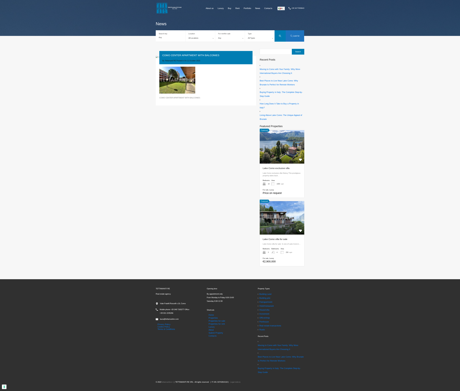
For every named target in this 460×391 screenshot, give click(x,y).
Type (250, 34)
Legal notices (235, 382)
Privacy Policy (164, 324)
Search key (163, 34)
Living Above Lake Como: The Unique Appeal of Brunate (281, 117)
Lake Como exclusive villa (276, 168)
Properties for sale (217, 321)
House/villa (264, 310)
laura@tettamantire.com (169, 319)
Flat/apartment (265, 302)
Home (211, 315)
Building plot (264, 298)
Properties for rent (217, 324)
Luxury (221, 8)
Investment (264, 314)
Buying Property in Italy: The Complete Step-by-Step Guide (281, 94)
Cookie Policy (164, 327)
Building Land (265, 294)
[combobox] (200, 39)
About (211, 330)
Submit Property (216, 333)
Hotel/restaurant (266, 306)
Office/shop (264, 318)
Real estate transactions (270, 326)
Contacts (268, 8)
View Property (282, 157)
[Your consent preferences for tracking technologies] (4, 387)
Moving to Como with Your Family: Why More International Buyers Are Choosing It (280, 71)
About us (210, 8)
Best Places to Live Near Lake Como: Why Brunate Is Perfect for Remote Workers (279, 83)
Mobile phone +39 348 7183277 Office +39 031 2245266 (174, 311)
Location (191, 34)
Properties (213, 318)
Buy (229, 8)
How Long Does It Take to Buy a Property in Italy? (279, 106)
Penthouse (264, 322)
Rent (237, 8)
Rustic (262, 330)
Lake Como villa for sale (275, 239)
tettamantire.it (167, 382)
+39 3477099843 (297, 8)
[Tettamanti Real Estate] (169, 13)
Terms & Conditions (166, 329)
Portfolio (247, 8)
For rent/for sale (224, 34)
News (257, 8)
